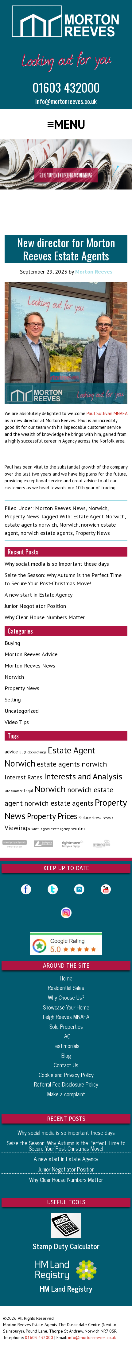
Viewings (17, 827)
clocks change (37, 752)
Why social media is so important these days (57, 563)
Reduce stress (90, 817)
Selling (13, 699)
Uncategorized (22, 710)
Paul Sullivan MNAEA (107, 413)
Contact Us (66, 1064)
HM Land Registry (66, 1288)
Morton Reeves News (60, 508)
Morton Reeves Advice (31, 654)
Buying (12, 642)
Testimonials (66, 1045)
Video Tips (17, 722)
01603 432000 (66, 87)
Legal (28, 790)
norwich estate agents (47, 532)
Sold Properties (66, 1026)
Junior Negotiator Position (35, 605)
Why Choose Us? (66, 997)
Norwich (97, 508)
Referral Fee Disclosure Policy (66, 1084)
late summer (13, 791)
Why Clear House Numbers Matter (45, 617)
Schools (108, 818)
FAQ (66, 1035)
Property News (22, 516)
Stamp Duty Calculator (66, 1246)
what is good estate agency (51, 829)
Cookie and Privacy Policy (66, 1074)
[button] (66, 124)
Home (66, 978)
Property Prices (52, 816)
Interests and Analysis (83, 776)
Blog (66, 1055)
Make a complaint (66, 1093)
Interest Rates (23, 777)
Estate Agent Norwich (99, 516)
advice (11, 751)
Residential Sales (66, 987)
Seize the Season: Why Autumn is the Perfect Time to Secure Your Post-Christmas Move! (66, 1145)
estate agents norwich (31, 524)
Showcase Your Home (66, 1007)
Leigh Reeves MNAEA (66, 1016)
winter (78, 828)
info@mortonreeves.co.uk (66, 101)
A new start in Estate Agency (38, 594)
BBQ (22, 752)
